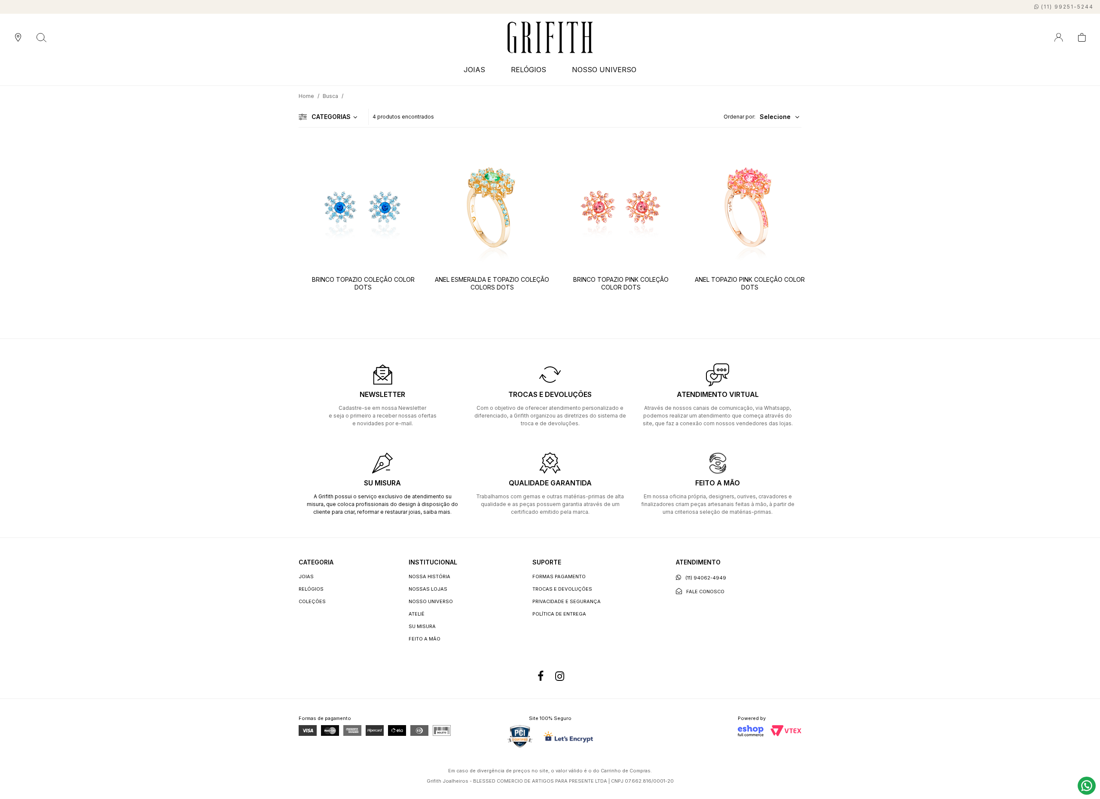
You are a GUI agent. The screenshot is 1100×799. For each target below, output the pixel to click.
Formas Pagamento (559, 576)
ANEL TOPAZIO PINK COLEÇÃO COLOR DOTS (750, 283)
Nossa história (429, 576)
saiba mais (436, 512)
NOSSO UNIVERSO (604, 69)
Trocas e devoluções (562, 589)
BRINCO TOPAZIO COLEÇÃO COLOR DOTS (363, 283)
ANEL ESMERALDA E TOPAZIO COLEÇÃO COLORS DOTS (492, 283)
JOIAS (306, 576)
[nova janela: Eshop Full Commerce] (751, 730)
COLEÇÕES (312, 601)
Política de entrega (559, 614)
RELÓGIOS (311, 589)
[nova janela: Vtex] (785, 730)
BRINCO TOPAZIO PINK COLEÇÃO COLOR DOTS (621, 283)
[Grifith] (550, 37)
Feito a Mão (424, 639)
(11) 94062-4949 (705, 578)
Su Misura (422, 626)
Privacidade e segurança (566, 601)
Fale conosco (705, 592)
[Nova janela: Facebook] (540, 676)
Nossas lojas (428, 589)
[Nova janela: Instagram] (559, 676)
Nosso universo (431, 601)
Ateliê (417, 614)
